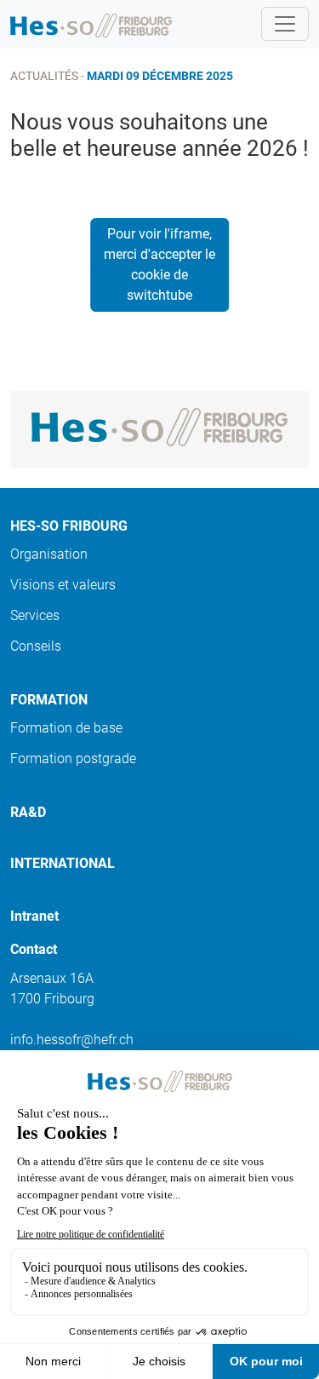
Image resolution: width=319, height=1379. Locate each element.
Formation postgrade (73, 758)
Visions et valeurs (63, 585)
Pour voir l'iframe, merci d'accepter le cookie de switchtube (159, 264)
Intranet (34, 916)
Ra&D (28, 812)
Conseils (35, 646)
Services (35, 615)
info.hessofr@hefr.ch (72, 1039)
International (62, 863)
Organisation (49, 554)
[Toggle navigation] (285, 24)
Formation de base (66, 728)
